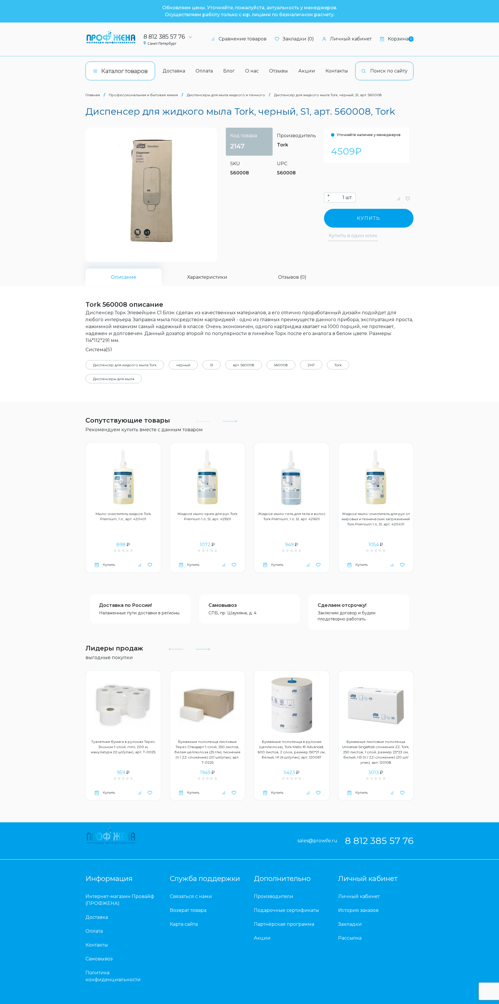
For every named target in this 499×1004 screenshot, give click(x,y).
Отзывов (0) (292, 277)
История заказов (358, 910)
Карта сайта (184, 924)
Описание (123, 277)
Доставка (174, 71)
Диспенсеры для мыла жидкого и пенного (226, 95)
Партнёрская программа (284, 924)
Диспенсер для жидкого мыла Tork (125, 365)
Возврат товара (188, 910)
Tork (282, 145)
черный (183, 365)
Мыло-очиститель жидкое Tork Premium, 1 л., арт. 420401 (123, 516)
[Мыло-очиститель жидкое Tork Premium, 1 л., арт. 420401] (123, 477)
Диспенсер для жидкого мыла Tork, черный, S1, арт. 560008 (328, 95)
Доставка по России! (125, 605)
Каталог (124, 71)
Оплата (204, 71)
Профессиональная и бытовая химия (143, 95)
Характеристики (207, 277)
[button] (229, 421)
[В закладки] (407, 198)
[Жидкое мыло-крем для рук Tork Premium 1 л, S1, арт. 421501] (207, 477)
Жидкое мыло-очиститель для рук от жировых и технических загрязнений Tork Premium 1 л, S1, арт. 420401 (376, 519)
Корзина (400, 39)
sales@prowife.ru (317, 840)
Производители (273, 896)
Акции (306, 71)
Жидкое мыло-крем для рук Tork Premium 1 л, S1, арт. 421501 (207, 516)
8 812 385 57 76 (164, 36)
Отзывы (278, 71)
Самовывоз (222, 605)
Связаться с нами (191, 896)
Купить (368, 218)
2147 (311, 365)
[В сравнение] (398, 198)
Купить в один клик (353, 235)
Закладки (350, 924)
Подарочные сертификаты (286, 910)
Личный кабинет (351, 39)
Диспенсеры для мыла (113, 379)
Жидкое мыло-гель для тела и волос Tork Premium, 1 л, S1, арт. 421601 (291, 516)
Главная (92, 95)
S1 (211, 365)
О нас (252, 71)
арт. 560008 (243, 365)
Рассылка (350, 938)
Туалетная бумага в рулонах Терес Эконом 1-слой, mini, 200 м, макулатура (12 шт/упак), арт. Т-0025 (123, 746)
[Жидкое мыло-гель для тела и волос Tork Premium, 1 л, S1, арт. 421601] (291, 477)
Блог (229, 71)
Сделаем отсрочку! (342, 605)
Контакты (336, 71)
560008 (281, 365)
